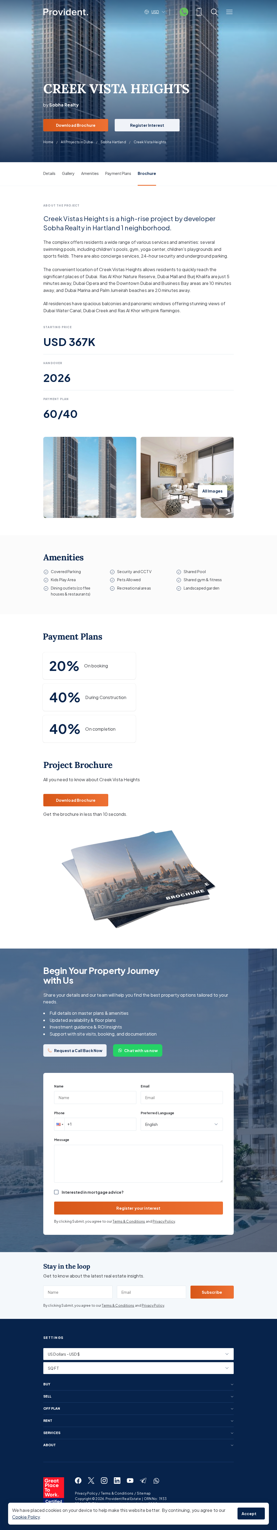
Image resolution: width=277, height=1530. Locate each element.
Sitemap (144, 1493)
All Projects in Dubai (77, 142)
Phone (59, 1113)
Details (49, 173)
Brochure (147, 173)
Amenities (90, 173)
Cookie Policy (26, 1517)
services (51, 1433)
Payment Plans (118, 173)
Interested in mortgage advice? (93, 1192)
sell (47, 1396)
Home (48, 142)
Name (59, 1086)
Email (145, 1086)
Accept (249, 1513)
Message (61, 1140)
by (61, 105)
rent (47, 1420)
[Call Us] (199, 12)
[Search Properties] (214, 12)
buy (46, 1384)
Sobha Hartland (113, 142)
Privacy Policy (164, 1221)
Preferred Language (157, 1113)
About (49, 1445)
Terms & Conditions (129, 1221)
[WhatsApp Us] (184, 12)
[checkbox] (56, 1192)
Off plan (51, 1408)
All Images (212, 490)
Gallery (68, 173)
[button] (59, 1124)
